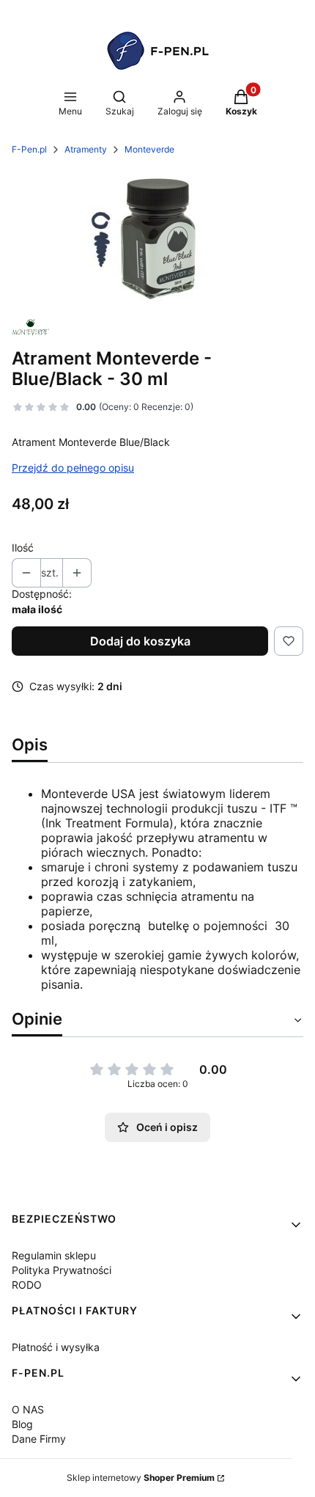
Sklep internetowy (141, 1477)
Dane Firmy (39, 1438)
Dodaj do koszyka (140, 641)
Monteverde (149, 149)
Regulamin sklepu (54, 1255)
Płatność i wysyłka (56, 1347)
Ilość (23, 547)
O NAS (28, 1409)
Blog (22, 1424)
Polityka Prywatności (61, 1270)
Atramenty (85, 149)
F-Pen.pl (29, 149)
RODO (27, 1284)
